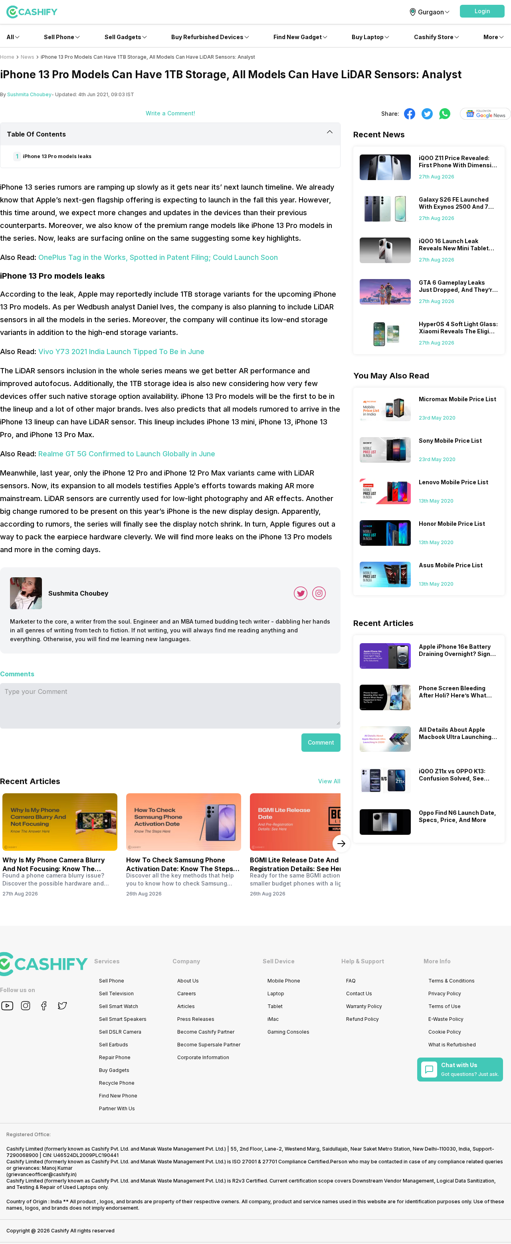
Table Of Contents (36, 134)
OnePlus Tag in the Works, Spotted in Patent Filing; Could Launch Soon (158, 257)
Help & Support (362, 961)
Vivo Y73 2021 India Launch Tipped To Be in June (121, 351)
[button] (482, 11)
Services (107, 961)
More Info (437, 961)
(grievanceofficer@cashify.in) (41, 1174)
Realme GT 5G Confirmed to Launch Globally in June (126, 454)
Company (186, 961)
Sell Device (279, 961)
